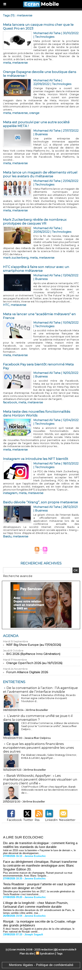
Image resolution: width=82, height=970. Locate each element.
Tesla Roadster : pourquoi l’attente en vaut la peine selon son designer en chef (39, 886)
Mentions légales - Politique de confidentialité (41, 965)
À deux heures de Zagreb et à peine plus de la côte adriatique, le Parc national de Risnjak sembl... (38, 930)
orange (34, 113)
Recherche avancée (17, 576)
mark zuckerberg (15, 257)
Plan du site (27, 953)
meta (7, 62)
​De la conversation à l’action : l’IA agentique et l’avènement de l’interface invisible (40, 690)
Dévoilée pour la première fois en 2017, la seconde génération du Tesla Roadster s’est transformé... (39, 893)
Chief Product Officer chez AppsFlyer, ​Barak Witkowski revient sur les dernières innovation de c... (49, 789)
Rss (37, 820)
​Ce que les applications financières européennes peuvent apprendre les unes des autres (38, 747)
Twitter (28, 820)
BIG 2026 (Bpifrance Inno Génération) (33, 654)
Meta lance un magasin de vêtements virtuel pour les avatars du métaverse (40, 174)
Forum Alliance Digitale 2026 (27, 672)
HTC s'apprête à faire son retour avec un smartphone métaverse (36, 268)
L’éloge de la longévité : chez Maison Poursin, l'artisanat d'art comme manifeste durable (35, 904)
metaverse (20, 62)
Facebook (14, 820)
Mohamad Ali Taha (46, 33)
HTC (6, 305)
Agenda (10, 636)
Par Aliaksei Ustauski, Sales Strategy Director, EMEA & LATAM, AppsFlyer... (49, 756)
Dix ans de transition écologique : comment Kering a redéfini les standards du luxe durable (40, 845)
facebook (10, 402)
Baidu (7, 536)
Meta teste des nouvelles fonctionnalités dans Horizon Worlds (36, 413)
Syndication (47, 953)
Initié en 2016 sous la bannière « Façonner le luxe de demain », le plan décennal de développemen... (39, 852)
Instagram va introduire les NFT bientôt (35, 459)
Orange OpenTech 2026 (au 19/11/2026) (34, 663)
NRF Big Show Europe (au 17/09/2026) (33, 644)
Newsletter (67, 820)
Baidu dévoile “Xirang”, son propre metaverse (40, 502)
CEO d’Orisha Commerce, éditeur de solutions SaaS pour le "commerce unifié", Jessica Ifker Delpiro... (50, 726)
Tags (59, 953)
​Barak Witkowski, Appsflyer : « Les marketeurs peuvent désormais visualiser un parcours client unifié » (40, 779)
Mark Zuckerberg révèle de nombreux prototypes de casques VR (35, 221)
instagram (10, 493)
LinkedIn (51, 820)
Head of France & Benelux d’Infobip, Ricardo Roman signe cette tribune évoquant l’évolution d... (48, 698)
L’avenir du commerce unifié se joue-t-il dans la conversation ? (38, 718)
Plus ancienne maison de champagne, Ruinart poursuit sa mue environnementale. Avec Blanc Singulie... (37, 874)
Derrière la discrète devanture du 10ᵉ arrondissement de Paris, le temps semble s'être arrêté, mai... (38, 911)
